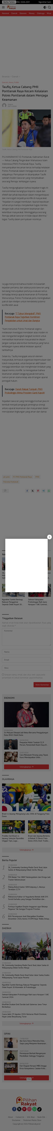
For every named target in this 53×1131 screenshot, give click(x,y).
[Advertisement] (26, 565)
